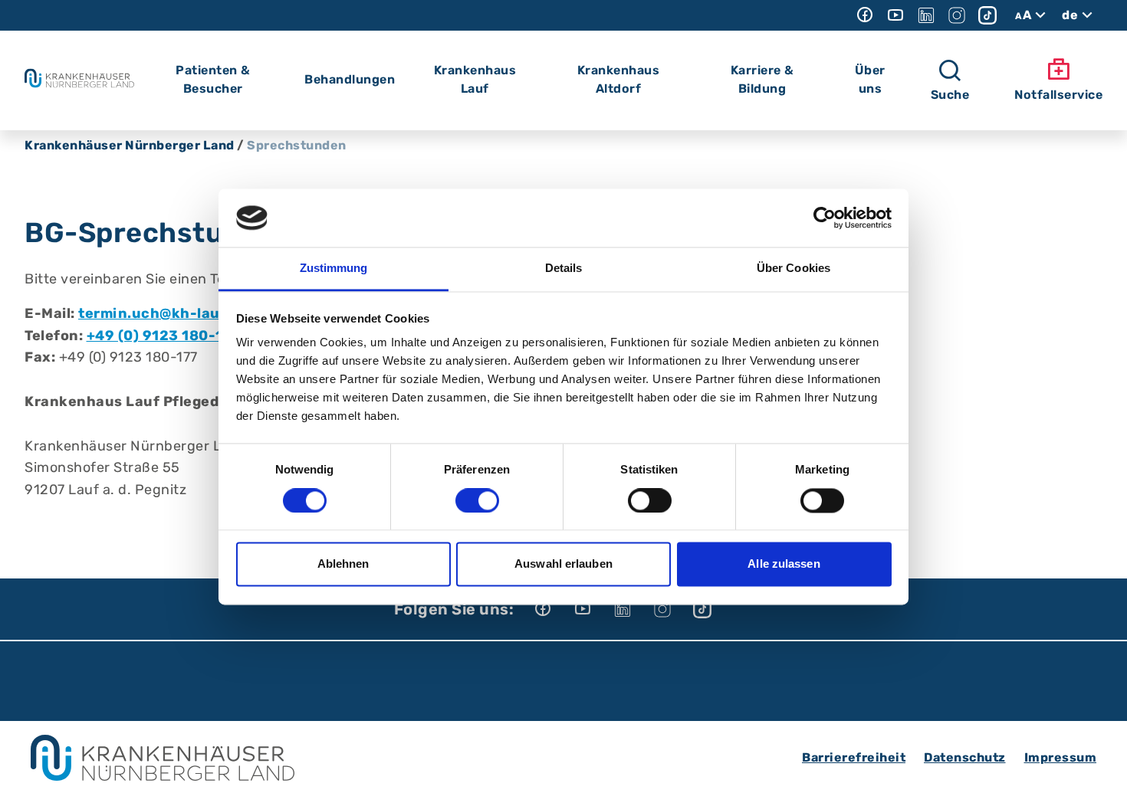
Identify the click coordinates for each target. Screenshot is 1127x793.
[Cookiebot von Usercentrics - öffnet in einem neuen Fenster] (824, 217)
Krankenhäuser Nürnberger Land (130, 145)
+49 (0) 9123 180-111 (162, 335)
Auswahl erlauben (563, 564)
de (1070, 15)
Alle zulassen (784, 564)
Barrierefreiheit (853, 757)
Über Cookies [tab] (793, 268)
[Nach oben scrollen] (1101, 767)
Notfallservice (1058, 94)
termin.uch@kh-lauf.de (163, 313)
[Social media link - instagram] (957, 15)
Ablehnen (343, 564)
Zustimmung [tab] (334, 268)
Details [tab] (564, 268)
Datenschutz (965, 757)
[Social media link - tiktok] (987, 15)
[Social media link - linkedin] (926, 15)
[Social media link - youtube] (895, 15)
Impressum (1060, 757)
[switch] (477, 500)
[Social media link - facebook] (865, 15)
